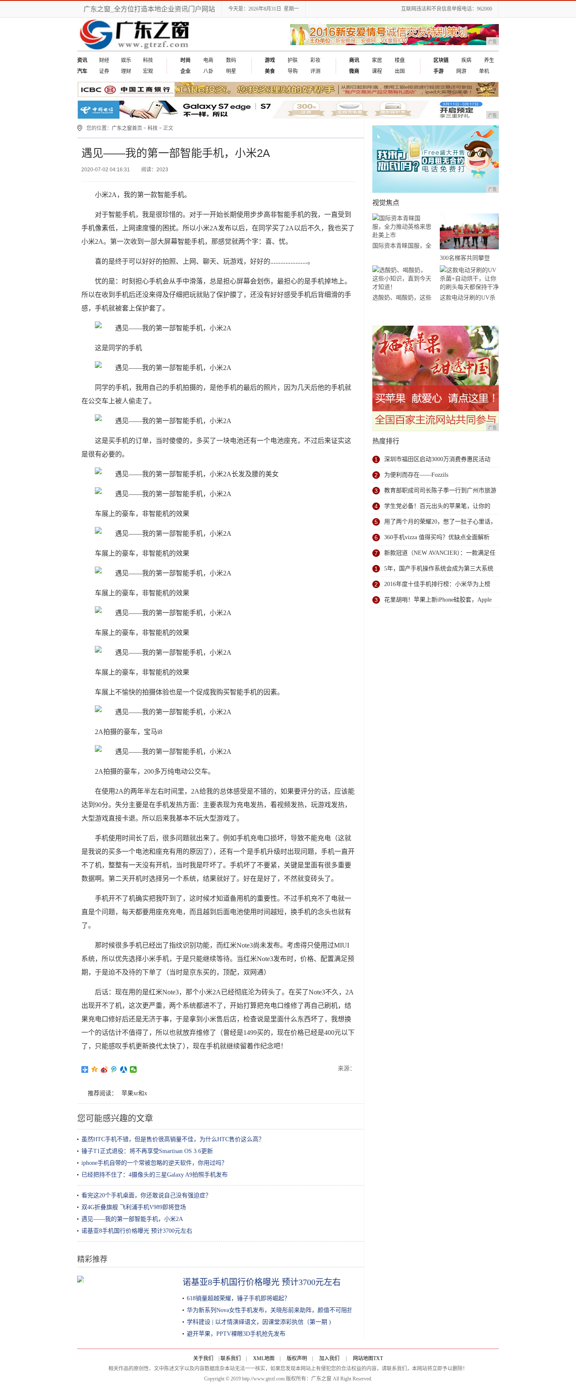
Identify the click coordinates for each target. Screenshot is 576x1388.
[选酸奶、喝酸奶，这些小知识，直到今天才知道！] (401, 278)
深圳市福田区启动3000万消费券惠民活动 (437, 459)
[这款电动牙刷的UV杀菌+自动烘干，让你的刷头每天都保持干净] (469, 278)
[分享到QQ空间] (94, 1069)
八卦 (208, 71)
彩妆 (315, 60)
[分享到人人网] (123, 1069)
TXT (378, 1358)
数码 (231, 60)
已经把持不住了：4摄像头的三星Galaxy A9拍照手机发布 (154, 1175)
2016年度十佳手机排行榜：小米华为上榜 (437, 584)
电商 (208, 60)
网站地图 (363, 1358)
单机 (484, 71)
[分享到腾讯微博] (114, 1069)
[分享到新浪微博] (104, 1069)
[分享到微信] (133, 1069)
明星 (231, 71)
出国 (400, 71)
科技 (148, 60)
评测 (315, 71)
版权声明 (297, 1358)
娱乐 (126, 60)
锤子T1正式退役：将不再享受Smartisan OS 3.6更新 (147, 1151)
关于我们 (203, 1358)
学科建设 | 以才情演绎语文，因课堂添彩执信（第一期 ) (259, 1322)
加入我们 (329, 1358)
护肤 (293, 60)
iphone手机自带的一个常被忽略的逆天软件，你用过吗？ (154, 1163)
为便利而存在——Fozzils (416, 475)
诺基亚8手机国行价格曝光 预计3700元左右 (136, 1231)
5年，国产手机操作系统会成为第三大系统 (438, 568)
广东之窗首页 (127, 128)
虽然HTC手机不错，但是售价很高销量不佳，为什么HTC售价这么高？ (172, 1139)
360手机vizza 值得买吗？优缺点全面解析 (437, 537)
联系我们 (231, 1358)
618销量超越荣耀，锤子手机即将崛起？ (238, 1298)
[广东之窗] (135, 49)
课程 (377, 71)
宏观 (148, 71)
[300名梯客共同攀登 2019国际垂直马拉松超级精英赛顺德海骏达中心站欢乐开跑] (469, 232)
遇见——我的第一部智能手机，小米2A (132, 1219)
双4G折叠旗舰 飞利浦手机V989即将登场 (133, 1207)
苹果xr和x (134, 1093)
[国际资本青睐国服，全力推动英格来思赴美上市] (401, 226)
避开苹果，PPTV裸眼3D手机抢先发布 (236, 1334)
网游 (461, 71)
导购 (293, 71)
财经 (104, 60)
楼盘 (400, 60)
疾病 (466, 60)
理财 (126, 71)
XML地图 (264, 1358)
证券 (104, 71)
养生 (489, 60)
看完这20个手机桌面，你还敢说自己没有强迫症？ (146, 1195)
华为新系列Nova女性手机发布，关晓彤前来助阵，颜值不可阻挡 (270, 1310)
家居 (377, 60)
